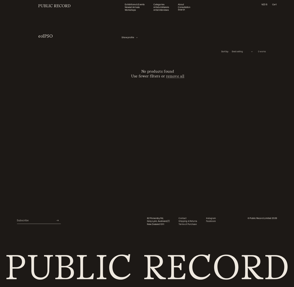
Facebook (211, 221)
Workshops (130, 10)
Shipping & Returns (188, 221)
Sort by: (225, 51)
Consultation (184, 7)
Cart (274, 4)
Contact (182, 218)
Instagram (211, 218)
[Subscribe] (57, 220)
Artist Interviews (161, 10)
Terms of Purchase (188, 224)
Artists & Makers (161, 7)
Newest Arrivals (132, 7)
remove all (175, 76)
